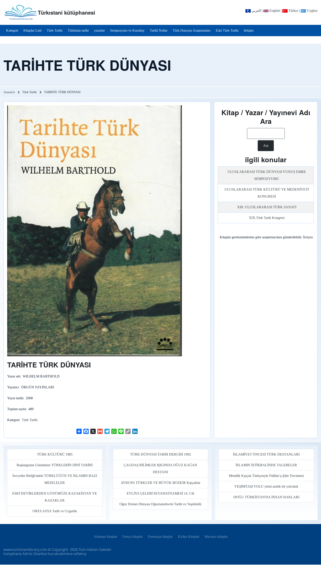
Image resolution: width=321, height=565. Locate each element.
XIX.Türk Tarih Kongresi (267, 218)
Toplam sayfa (16, 409)
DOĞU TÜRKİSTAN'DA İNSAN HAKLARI (266, 497)
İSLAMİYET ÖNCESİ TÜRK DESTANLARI (266, 454)
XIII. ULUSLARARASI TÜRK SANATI (266, 207)
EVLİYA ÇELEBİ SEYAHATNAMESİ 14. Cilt (160, 493)
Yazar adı (13, 376)
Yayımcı (13, 387)
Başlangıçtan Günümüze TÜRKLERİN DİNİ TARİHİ (55, 465)
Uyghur (312, 10)
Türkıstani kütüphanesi (66, 12)
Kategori (13, 420)
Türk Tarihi (30, 420)
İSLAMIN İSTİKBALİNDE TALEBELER (266, 465)
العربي (256, 10)
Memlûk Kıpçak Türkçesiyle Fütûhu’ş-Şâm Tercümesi (266, 476)
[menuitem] (12, 30)
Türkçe (293, 10)
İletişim (308, 237)
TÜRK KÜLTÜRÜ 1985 (54, 454)
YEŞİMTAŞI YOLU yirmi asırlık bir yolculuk (266, 486)
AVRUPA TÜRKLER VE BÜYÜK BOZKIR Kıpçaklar (160, 483)
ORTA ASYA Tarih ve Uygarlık (55, 511)
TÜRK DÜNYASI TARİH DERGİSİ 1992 (160, 454)
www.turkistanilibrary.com (25, 549)
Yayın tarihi (15, 398)
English (274, 10)
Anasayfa (9, 92)
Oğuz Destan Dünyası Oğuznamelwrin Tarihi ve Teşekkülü (160, 504)
